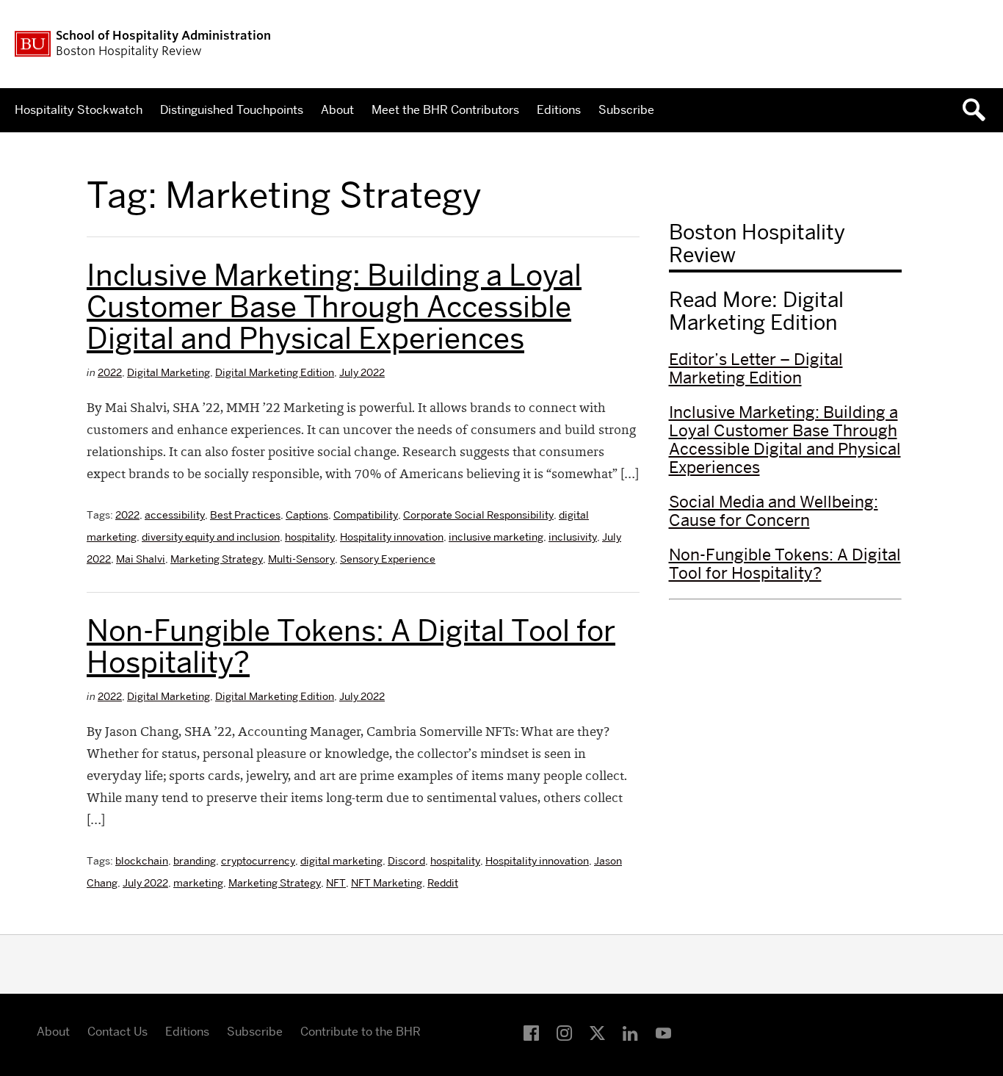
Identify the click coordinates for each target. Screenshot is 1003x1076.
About (337, 110)
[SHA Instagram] (564, 1033)
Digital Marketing (168, 372)
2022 (110, 372)
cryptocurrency (258, 860)
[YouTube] (663, 1033)
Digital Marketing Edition (274, 372)
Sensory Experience (387, 559)
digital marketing (341, 860)
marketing (198, 882)
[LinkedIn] (630, 1033)
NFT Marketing (386, 882)
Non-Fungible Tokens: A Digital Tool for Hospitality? (351, 646)
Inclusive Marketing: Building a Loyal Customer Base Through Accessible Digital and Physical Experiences (334, 306)
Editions (559, 110)
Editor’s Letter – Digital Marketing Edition (756, 368)
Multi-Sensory (301, 559)
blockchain (141, 860)
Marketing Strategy (216, 559)
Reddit (442, 882)
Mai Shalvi (140, 559)
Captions (307, 514)
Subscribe (626, 110)
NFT (336, 882)
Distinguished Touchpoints (231, 110)
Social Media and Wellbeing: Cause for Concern (773, 510)
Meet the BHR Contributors (445, 110)
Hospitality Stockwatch (78, 110)
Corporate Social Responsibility (478, 514)
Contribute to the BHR (360, 1031)
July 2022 (362, 372)
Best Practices (245, 514)
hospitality (310, 537)
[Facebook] (531, 1033)
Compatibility (365, 514)
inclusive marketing (496, 537)
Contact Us (117, 1031)
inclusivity (572, 537)
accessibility (175, 514)
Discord (406, 860)
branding (194, 860)
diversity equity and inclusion (211, 537)
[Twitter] (597, 1033)
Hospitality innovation (391, 537)
